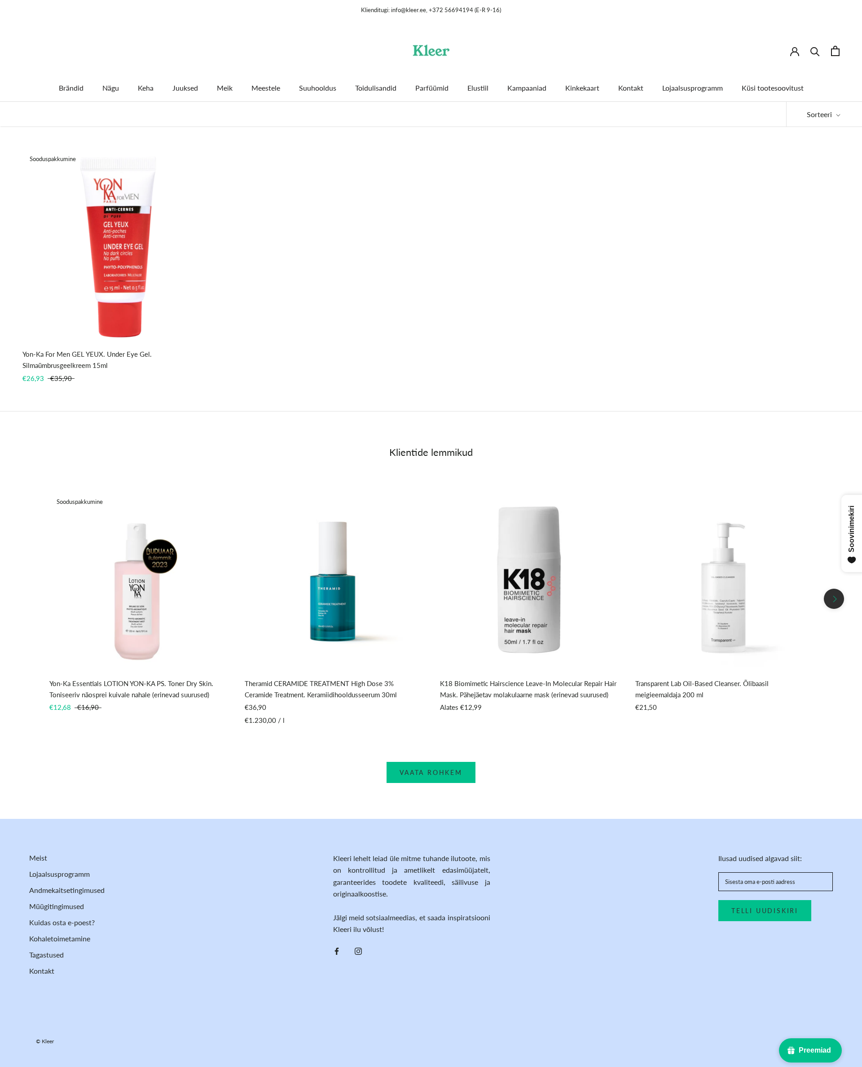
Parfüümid (432, 87)
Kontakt (630, 87)
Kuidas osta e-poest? (62, 922)
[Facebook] (336, 950)
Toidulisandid (375, 87)
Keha (146, 87)
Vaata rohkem (431, 772)
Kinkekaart (582, 87)
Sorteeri (820, 114)
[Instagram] (358, 950)
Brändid (71, 87)
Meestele (265, 87)
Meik (225, 87)
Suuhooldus (317, 87)
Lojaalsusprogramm (692, 87)
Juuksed (185, 87)
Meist (38, 857)
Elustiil (477, 87)
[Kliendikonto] (794, 50)
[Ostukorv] (835, 51)
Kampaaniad (526, 87)
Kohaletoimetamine (59, 938)
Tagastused (46, 954)
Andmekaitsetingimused (67, 890)
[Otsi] (815, 51)
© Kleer (45, 1041)
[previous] (28, 599)
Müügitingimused (56, 906)
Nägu (110, 87)
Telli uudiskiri (764, 910)
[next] (834, 599)
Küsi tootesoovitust (773, 87)
